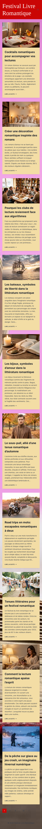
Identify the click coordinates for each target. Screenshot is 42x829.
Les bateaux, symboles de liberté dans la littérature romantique (20, 288)
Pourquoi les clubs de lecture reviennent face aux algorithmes (20, 212)
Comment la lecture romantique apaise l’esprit (18, 678)
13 (23, 811)
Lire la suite (11, 94)
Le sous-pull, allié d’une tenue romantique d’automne (20, 447)
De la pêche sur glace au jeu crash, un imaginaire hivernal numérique (21, 760)
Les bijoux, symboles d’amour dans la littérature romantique (19, 368)
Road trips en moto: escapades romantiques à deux (21, 526)
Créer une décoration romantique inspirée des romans (21, 135)
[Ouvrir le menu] (38, 9)
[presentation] (21, 35)
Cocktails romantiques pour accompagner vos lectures (20, 56)
